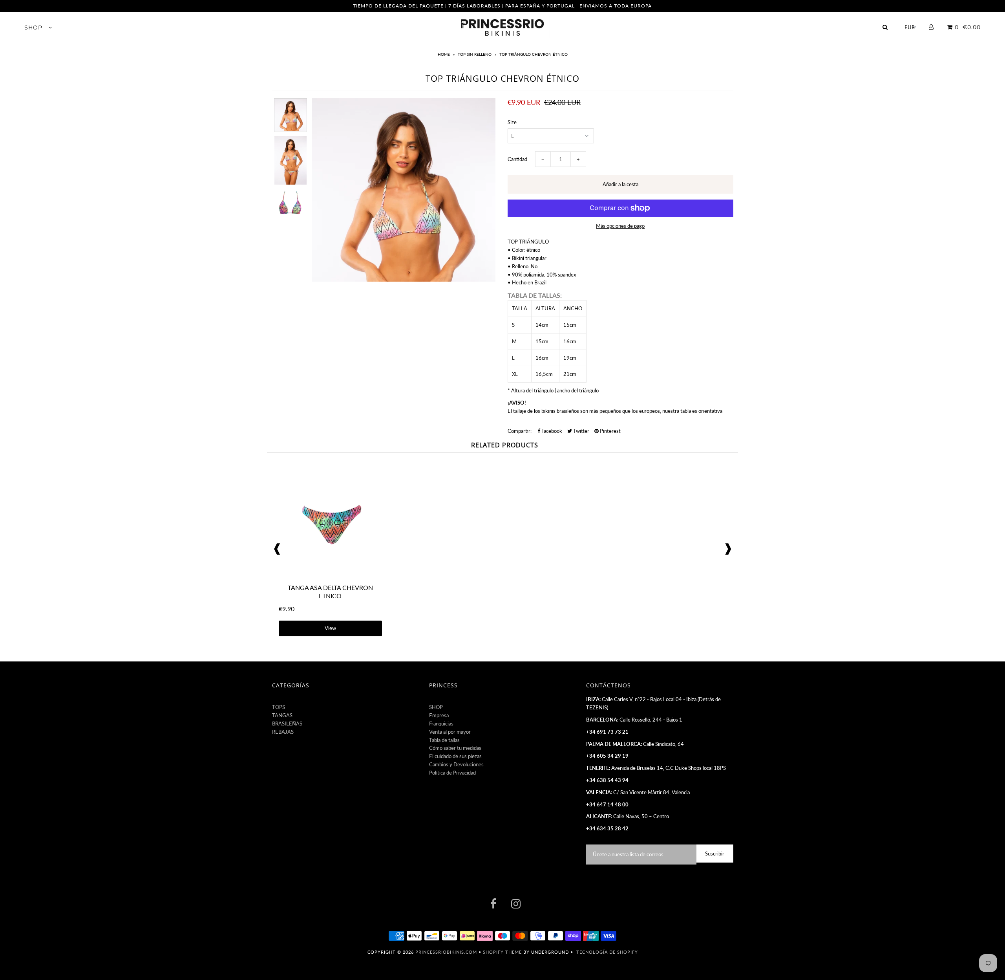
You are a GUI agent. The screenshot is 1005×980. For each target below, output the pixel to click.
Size (512, 122)
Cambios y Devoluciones (456, 764)
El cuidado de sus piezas (455, 756)
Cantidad (517, 159)
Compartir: (520, 431)
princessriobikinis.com (446, 951)
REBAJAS (283, 732)
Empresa (439, 715)
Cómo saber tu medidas (455, 748)
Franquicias (441, 723)
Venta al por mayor (450, 732)
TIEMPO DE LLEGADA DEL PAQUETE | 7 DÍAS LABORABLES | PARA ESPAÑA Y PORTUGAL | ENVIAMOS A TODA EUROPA (502, 6)
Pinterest (610, 431)
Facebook (551, 431)
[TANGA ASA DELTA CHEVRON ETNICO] (330, 575)
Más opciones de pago (620, 226)
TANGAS (282, 715)
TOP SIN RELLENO (475, 54)
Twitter (580, 431)
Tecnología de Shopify (607, 951)
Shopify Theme (502, 951)
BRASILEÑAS (287, 723)
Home (444, 54)
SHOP (34, 27)
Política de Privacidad (452, 772)
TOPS (278, 707)
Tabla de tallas (444, 740)
